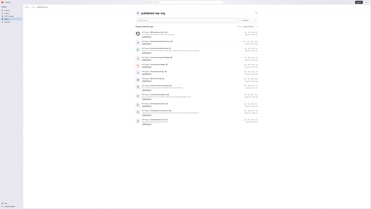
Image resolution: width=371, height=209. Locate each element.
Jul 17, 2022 (254, 88)
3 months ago (254, 34)
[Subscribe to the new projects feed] (256, 12)
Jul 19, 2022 (254, 122)
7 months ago (254, 60)
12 (257, 41)
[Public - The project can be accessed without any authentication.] (166, 32)
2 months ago (254, 50)
